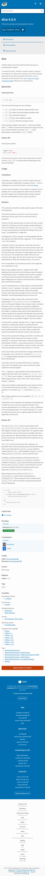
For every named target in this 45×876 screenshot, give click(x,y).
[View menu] (35, 3)
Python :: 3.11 (9, 642)
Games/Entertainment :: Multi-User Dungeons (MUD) (22, 655)
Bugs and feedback (22, 755)
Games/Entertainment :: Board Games (17, 652)
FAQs (22, 723)
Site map (33, 872)
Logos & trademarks (22, 742)
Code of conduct (22, 782)
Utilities (7, 661)
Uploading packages (22, 715)
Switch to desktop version (22, 793)
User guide (22, 718)
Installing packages (22, 713)
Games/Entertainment (12, 650)
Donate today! (22, 698)
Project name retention (22, 721)
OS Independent (10, 625)
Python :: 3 (8, 633)
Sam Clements (12, 559)
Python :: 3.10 (9, 640)
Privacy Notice (21, 785)
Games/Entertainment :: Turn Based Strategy (19, 659)
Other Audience (10, 613)
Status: (23, 693)
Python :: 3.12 (9, 644)
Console (7, 604)
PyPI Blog (22, 734)
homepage (7, 515)
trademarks (11, 870)
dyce (29, 78)
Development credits (21, 766)
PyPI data (5, 524)
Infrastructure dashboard (21, 737)
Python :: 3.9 (9, 637)
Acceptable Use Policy (21, 787)
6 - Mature (8, 598)
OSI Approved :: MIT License (14, 619)
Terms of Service (22, 777)
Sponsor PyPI (22, 763)
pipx (36, 185)
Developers (8, 610)
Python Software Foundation (25, 870)
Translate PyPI (21, 761)
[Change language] (40, 3)
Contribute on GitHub (21, 758)
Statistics (22, 739)
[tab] (22, 39)
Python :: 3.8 (9, 635)
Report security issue (22, 779)
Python (7, 631)
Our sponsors (22, 745)
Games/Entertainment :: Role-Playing (17, 657)
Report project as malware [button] (22, 668)
